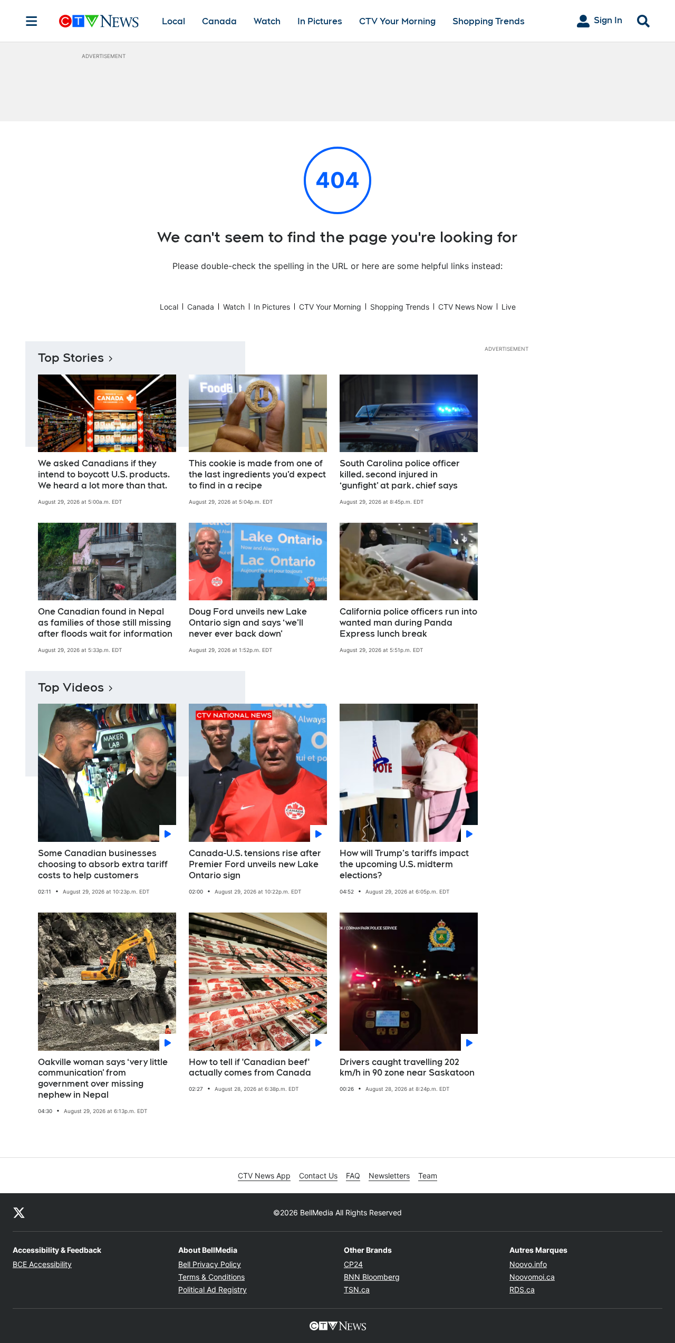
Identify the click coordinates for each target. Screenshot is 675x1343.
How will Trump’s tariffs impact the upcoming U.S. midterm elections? (404, 864)
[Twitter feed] (19, 1212)
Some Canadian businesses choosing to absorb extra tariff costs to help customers (103, 864)
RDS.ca (522, 1289)
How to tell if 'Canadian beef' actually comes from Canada (250, 1067)
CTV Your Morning (397, 21)
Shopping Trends (488, 21)
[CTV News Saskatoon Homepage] (99, 21)
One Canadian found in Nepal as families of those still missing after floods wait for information (105, 623)
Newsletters (389, 1175)
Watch (267, 21)
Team (427, 1175)
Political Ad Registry (212, 1289)
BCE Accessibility (42, 1264)
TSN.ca (357, 1289)
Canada (219, 21)
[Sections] (31, 21)
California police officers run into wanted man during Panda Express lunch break (408, 623)
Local (173, 21)
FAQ (353, 1175)
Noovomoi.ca (532, 1276)
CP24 (353, 1264)
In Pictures (319, 21)
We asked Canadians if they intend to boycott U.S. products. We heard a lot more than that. (104, 474)
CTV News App (264, 1175)
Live (509, 306)
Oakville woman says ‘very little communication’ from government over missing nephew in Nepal (103, 1078)
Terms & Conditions (211, 1276)
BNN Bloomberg (372, 1276)
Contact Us (318, 1175)
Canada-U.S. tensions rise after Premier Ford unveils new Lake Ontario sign (255, 864)
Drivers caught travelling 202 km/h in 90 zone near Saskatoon (407, 1067)
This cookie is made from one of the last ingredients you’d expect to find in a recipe (257, 474)
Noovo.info (528, 1264)
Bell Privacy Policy (209, 1264)
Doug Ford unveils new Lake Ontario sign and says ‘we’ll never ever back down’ (248, 623)
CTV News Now (465, 306)
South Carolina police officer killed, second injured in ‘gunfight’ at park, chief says (400, 474)
